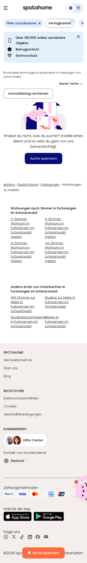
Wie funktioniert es (18, 360)
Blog (7, 376)
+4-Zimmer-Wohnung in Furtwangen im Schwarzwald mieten (56, 252)
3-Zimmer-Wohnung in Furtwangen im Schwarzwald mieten (56, 228)
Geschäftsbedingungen (23, 414)
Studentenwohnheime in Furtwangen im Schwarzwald (26, 321)
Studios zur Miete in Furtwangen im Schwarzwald (60, 302)
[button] (74, 8)
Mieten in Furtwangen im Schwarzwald (56, 321)
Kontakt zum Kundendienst (25, 452)
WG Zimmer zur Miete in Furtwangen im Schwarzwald (23, 304)
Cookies (10, 406)
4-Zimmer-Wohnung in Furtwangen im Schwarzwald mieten (22, 252)
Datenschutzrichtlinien (21, 398)
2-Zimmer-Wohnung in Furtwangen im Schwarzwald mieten (22, 228)
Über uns (11, 368)
